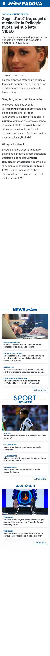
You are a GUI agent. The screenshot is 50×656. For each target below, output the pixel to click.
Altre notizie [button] (40, 390)
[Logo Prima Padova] (25, 3)
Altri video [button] (41, 542)
